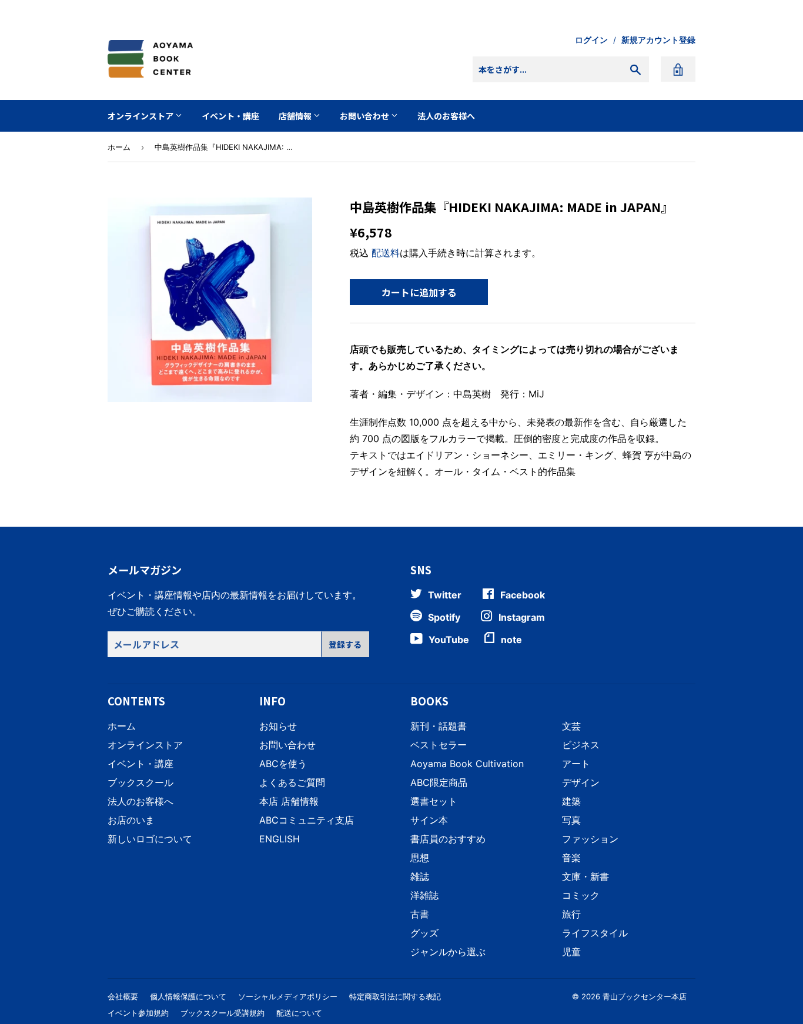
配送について (299, 1013)
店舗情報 (296, 116)
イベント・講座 (230, 116)
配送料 (386, 253)
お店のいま (131, 820)
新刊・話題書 (438, 726)
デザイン (581, 782)
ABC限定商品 (438, 782)
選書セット (433, 801)
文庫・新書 (585, 876)
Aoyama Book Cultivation (467, 763)
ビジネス (581, 745)
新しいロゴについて (150, 839)
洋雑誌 (424, 895)
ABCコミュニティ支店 (306, 820)
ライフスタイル (595, 933)
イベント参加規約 (138, 1013)
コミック (581, 895)
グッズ (424, 933)
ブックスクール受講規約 (222, 1013)
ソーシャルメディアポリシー (287, 996)
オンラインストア (141, 116)
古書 (419, 914)
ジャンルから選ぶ (448, 952)
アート (576, 763)
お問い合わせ (365, 116)
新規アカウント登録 (658, 40)
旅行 (571, 914)
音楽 (571, 858)
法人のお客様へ (446, 116)
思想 (419, 858)
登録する (345, 644)
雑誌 (419, 876)
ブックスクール (140, 782)
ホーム (119, 147)
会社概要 (123, 996)
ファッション (590, 839)
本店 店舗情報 (289, 801)
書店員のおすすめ (448, 839)
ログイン (591, 40)
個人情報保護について (188, 996)
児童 (571, 952)
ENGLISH (279, 839)
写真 (571, 820)
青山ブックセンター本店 (645, 996)
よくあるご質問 (292, 782)
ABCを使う (283, 763)
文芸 (571, 726)
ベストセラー (438, 745)
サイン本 (429, 820)
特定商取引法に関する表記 (395, 996)
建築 (571, 801)
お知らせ (278, 726)
